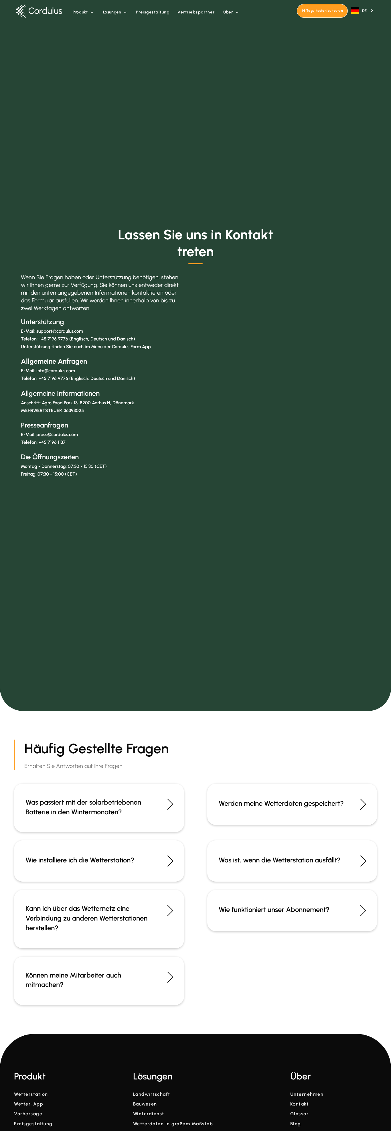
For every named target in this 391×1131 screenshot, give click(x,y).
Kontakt (299, 1104)
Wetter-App (28, 1104)
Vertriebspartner (196, 12)
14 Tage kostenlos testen (322, 11)
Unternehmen (307, 1094)
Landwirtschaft (151, 1094)
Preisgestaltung (153, 12)
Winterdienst (148, 1113)
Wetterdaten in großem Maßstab (173, 1123)
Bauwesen (145, 1104)
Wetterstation (31, 1094)
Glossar (299, 1113)
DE (364, 11)
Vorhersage (28, 1113)
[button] (83, 12)
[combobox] (362, 10)
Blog (295, 1123)
